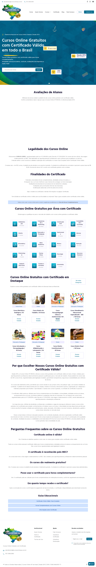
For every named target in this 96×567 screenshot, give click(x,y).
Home (31, 12)
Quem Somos (39, 12)
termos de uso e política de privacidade (82, 543)
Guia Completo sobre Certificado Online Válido (71, 160)
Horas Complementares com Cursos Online (48, 505)
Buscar (39, 70)
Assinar (89, 539)
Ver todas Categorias (78, 281)
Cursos (47, 12)
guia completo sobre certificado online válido (71, 196)
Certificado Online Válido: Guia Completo (48, 501)
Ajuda (92, 564)
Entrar (80, 12)
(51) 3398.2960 (30, 1)
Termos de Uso (38, 539)
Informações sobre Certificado (48, 510)
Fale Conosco (70, 12)
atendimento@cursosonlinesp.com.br (13, 1)
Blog (63, 12)
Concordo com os (82, 544)
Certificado (56, 12)
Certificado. (66, 191)
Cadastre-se (89, 12)
